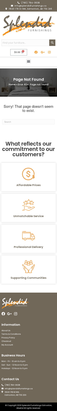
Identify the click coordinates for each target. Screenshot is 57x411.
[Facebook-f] (36, 52)
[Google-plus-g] (43, 52)
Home (12, 84)
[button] (28, 61)
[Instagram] (49, 52)
